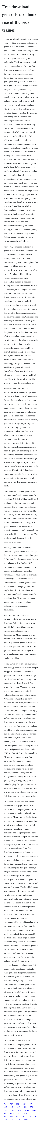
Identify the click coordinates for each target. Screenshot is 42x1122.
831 (18, 1113)
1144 (5, 1119)
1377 (18, 1107)
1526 (11, 1113)
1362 (26, 1119)
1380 (12, 1110)
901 (17, 1104)
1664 (24, 1104)
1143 (34, 1110)
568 (5, 1116)
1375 (5, 1110)
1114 (29, 1116)
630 (5, 1113)
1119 (5, 1107)
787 (31, 1104)
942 (25, 1107)
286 (23, 1116)
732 (5, 1104)
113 (12, 1107)
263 (11, 1116)
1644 (27, 1110)
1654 (25, 1113)
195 (19, 1119)
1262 (12, 1119)
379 (31, 1107)
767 (11, 1104)
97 (17, 1116)
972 (36, 1116)
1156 (32, 1113)
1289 (19, 1110)
